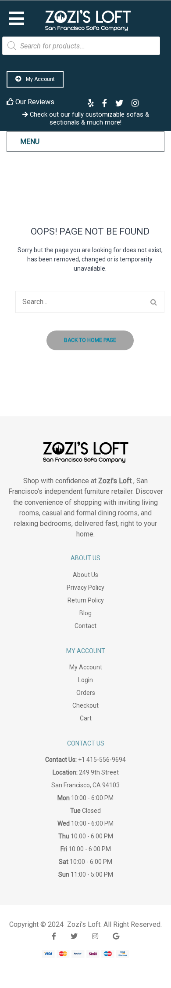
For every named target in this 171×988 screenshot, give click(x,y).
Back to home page (90, 340)
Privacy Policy (85, 587)
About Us (85, 574)
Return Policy (86, 600)
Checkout (85, 705)
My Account (40, 79)
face (54, 936)
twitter (74, 936)
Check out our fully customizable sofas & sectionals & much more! (88, 118)
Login (85, 679)
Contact (85, 625)
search (153, 302)
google (116, 936)
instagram (95, 936)
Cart (86, 718)
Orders (85, 692)
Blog (85, 613)
